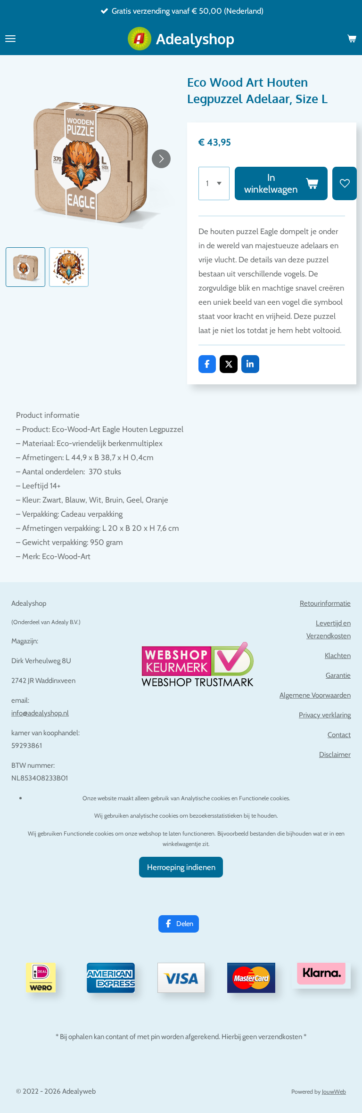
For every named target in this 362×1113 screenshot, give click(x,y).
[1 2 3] (214, 183)
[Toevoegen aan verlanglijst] (344, 183)
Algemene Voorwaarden (315, 695)
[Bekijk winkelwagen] (351, 38)
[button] (25, 267)
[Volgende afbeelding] (161, 158)
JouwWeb (334, 1091)
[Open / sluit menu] (10, 38)
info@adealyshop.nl (40, 713)
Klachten (338, 655)
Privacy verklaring (325, 715)
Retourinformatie (325, 603)
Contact (339, 735)
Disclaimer (335, 754)
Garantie (338, 675)
